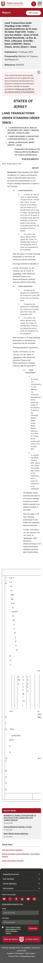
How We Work (8, 879)
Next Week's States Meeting (16, 834)
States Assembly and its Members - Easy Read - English (21, 855)
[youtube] (28, 899)
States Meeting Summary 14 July (18, 827)
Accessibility (26, 948)
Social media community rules (12, 904)
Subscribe (33, 928)
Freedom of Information (15, 953)
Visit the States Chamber (12, 850)
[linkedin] (22, 899)
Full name (5, 918)
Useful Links (21, 951)
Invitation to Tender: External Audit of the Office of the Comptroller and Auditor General (20, 817)
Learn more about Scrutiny (13, 861)
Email (4, 908)
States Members (10, 884)
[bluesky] (4, 899)
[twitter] (10, 899)
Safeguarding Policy (27, 956)
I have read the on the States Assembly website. (13, 930)
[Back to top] (40, 960)
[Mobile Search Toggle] (33, 3)
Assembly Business (11, 874)
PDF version (33, 13)
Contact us (36, 948)
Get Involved (8, 888)
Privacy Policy (13, 956)
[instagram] (34, 899)
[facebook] (16, 899)
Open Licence (30, 953)
